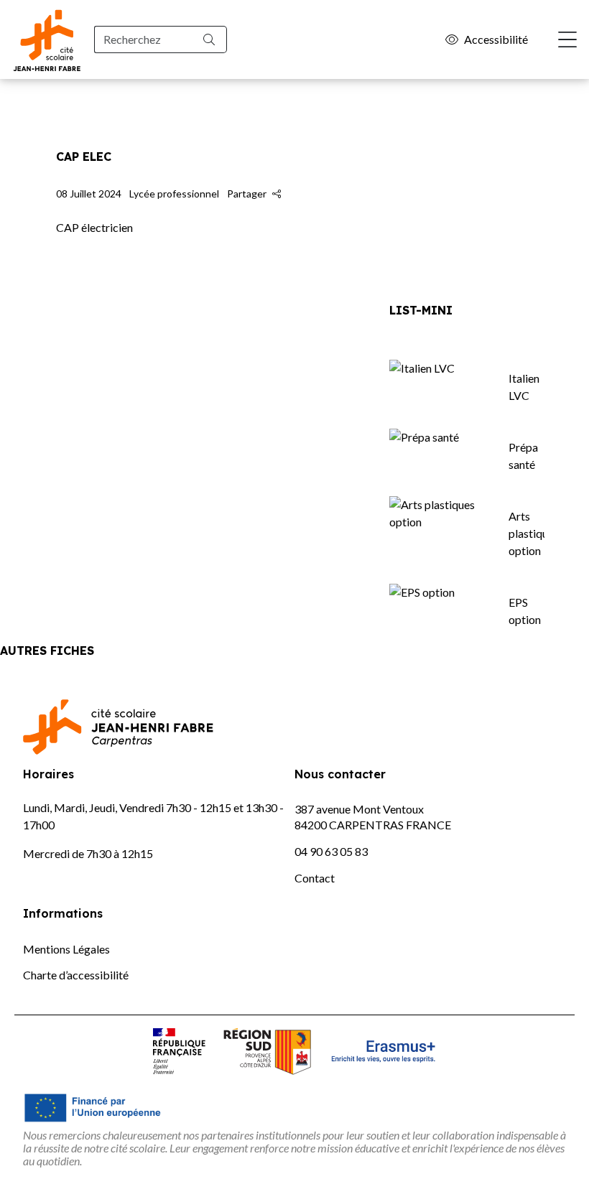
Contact (314, 878)
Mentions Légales (66, 949)
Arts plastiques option (534, 533)
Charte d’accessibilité (76, 975)
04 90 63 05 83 (331, 851)
